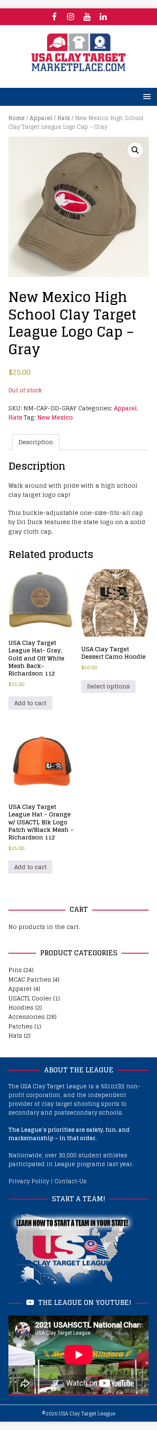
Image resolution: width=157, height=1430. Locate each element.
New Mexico (55, 417)
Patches (20, 1026)
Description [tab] (35, 442)
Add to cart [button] (30, 703)
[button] (135, 150)
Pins (15, 969)
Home (16, 118)
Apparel (41, 118)
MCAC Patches (29, 979)
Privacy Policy (28, 1181)
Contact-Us (70, 1181)
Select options (108, 686)
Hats (63, 118)
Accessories (26, 1016)
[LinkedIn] (103, 16)
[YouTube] (87, 16)
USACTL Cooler (29, 998)
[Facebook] (54, 16)
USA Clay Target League (87, 1413)
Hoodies (20, 1007)
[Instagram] (70, 16)
